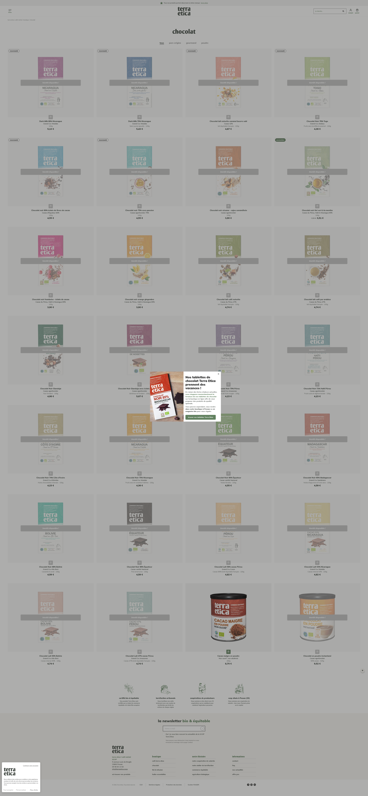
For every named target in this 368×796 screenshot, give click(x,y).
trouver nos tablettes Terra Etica (200, 417)
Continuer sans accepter (30, 766)
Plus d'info (34, 790)
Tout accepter (8, 790)
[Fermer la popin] (218, 374)
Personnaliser (21, 790)
